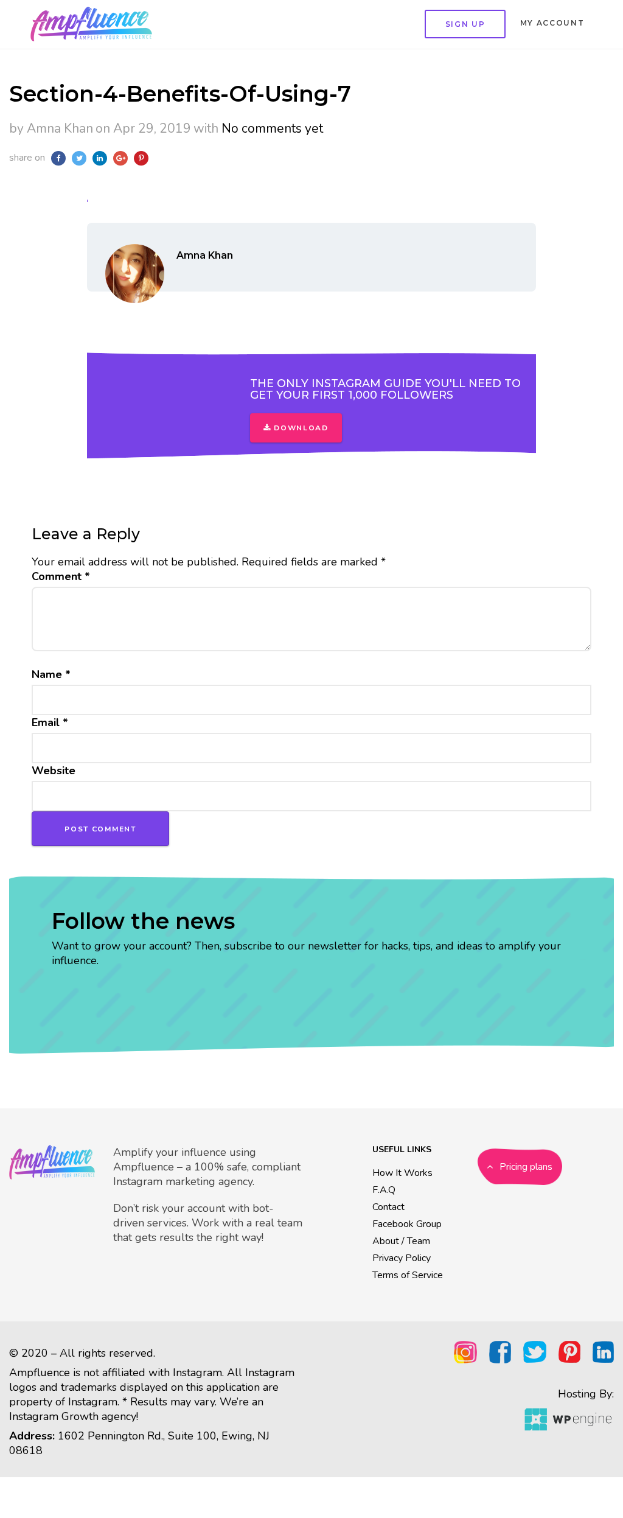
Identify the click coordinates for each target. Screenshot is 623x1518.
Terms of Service (407, 1275)
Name (51, 674)
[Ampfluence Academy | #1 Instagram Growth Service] (88, 24)
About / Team (401, 1241)
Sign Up (465, 24)
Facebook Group (407, 1224)
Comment (61, 576)
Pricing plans (524, 1166)
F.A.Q (383, 1190)
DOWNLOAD (300, 428)
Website (53, 770)
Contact (388, 1207)
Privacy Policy (401, 1258)
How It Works (402, 1173)
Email (50, 722)
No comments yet (272, 128)
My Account (552, 22)
